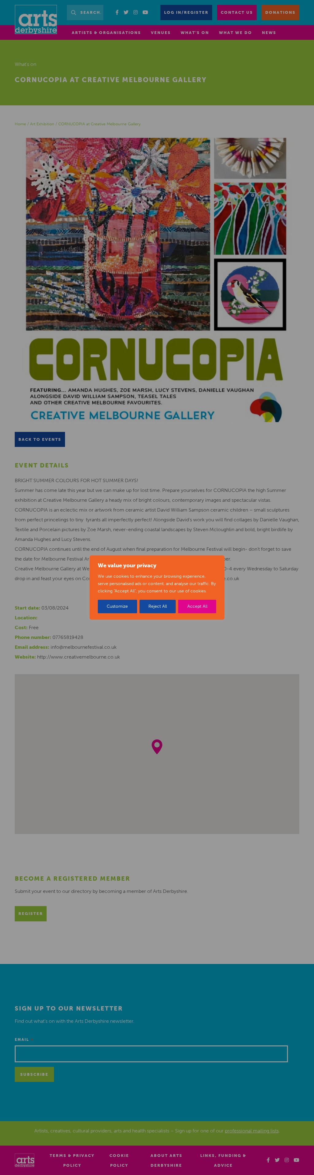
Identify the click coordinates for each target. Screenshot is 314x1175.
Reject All (157, 606)
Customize (117, 606)
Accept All (197, 606)
